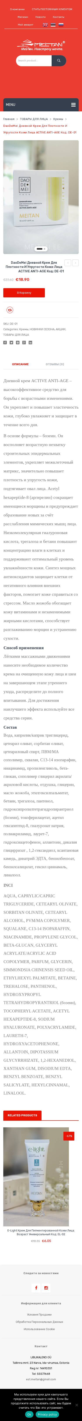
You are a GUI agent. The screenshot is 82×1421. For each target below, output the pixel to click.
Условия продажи (39, 1314)
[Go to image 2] (44, 249)
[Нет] (76, 1405)
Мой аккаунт (25, 24)
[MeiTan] (41, 45)
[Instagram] (46, 1288)
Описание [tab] (20, 364)
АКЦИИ (60, 329)
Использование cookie (39, 1329)
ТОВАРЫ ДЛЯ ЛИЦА (34, 119)
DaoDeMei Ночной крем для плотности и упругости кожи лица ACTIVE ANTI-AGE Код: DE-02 (68, 263)
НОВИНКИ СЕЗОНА (42, 329)
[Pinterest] (17, 342)
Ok (29, 1414)
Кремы (58, 119)
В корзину (24, 292)
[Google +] (24, 342)
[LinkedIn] (30, 342)
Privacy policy (47, 1414)
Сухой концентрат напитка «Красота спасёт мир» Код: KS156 (75, 263)
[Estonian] (52, 24)
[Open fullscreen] (73, 248)
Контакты (58, 17)
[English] (44, 24)
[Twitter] (11, 342)
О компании (17, 9)
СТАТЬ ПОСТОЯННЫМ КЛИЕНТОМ (52, 9)
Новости (40, 17)
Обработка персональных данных (39, 1321)
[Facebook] (5, 342)
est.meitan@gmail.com (41, 1379)
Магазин (23, 17)
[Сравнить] (37, 1219)
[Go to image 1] (39, 249)
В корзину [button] (41, 1237)
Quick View (45, 1219)
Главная (8, 119)
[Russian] (60, 24)
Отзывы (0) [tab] (55, 364)
